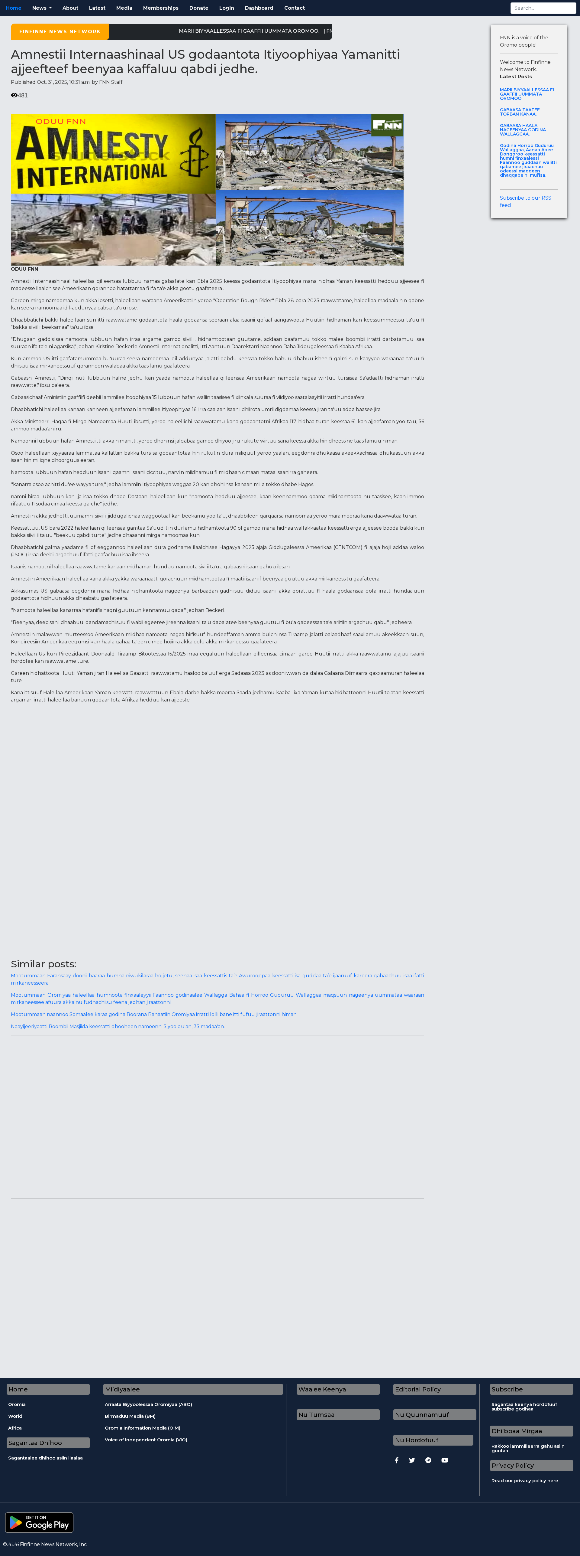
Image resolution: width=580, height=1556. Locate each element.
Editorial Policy (418, 1389)
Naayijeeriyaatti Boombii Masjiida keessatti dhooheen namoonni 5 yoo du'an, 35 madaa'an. (118, 1026)
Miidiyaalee (122, 1389)
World (15, 1416)
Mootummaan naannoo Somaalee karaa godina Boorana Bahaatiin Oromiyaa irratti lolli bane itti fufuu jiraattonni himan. (154, 1014)
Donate (198, 8)
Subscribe (507, 1389)
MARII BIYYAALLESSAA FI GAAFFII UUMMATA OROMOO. (221, 31)
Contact (294, 8)
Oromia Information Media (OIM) (142, 1428)
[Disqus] (217, 1116)
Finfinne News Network (60, 31)
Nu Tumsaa (316, 1414)
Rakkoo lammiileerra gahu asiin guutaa (528, 1448)
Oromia (17, 1404)
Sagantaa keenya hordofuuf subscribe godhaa (524, 1406)
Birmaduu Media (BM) (130, 1416)
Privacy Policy (513, 1465)
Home (13, 8)
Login (226, 8)
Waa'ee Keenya (322, 1389)
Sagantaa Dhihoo (35, 1442)
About (70, 8)
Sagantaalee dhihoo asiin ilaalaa (45, 1458)
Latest (97, 8)
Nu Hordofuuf (416, 1440)
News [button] (40, 8)
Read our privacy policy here (524, 1480)
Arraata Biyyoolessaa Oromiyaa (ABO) (148, 1404)
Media (124, 8)
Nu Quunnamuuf (422, 1414)
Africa (15, 1428)
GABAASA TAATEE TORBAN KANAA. (520, 112)
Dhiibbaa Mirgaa (517, 1431)
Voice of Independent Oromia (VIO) (146, 1439)
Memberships (161, 8)
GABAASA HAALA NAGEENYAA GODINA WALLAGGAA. (523, 129)
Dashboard (259, 8)
